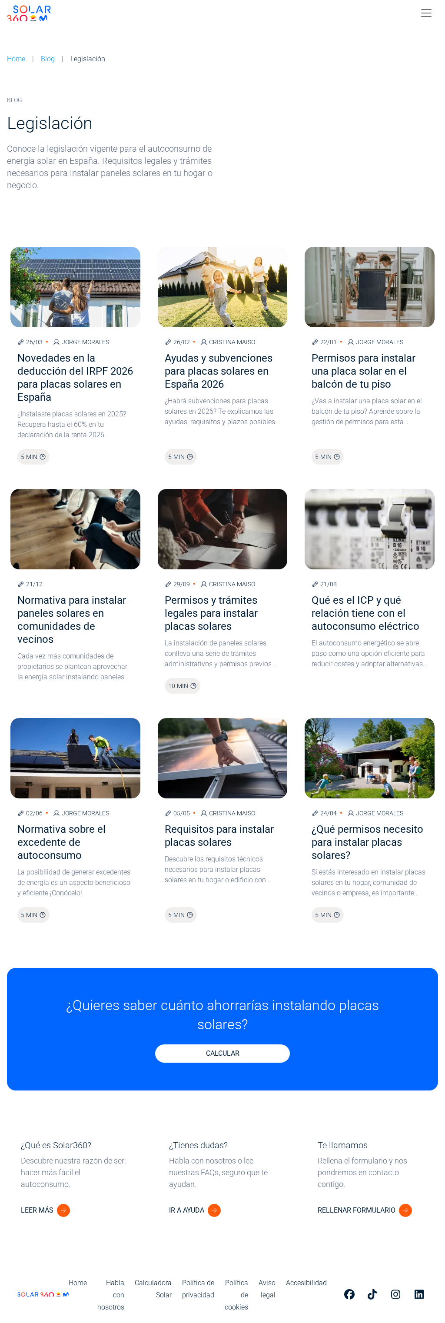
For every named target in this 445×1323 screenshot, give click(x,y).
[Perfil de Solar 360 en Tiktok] (374, 1294)
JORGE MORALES (85, 342)
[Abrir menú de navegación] (426, 13)
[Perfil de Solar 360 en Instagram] (397, 1294)
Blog (48, 59)
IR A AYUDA (186, 1210)
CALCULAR (222, 1053)
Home (16, 59)
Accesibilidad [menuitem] (306, 1283)
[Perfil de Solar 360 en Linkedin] (421, 1294)
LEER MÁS (37, 1210)
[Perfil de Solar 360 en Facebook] (350, 1294)
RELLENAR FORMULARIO (356, 1210)
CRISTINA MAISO (232, 342)
